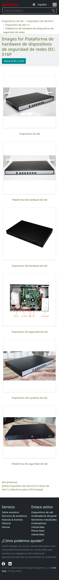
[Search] (53, 10)
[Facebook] (4, 563)
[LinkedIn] (10, 563)
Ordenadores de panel (44, 515)
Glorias (6, 527)
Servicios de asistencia (14, 515)
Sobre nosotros (10, 512)
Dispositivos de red (12, 21)
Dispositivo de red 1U (17, 24)
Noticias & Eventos (12, 519)
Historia (6, 523)
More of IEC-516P (14, 61)
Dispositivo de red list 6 (40, 21)
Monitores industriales (44, 519)
